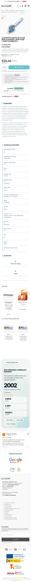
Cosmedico (16, 54)
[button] (28, 5)
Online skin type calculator (11, 519)
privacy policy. (10, 542)
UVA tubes (9, 55)
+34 (9, 486)
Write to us (7, 511)
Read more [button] (3, 447)
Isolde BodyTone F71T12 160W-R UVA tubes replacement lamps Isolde (23, 338)
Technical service (9, 514)
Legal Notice (8, 504)
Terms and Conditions (10, 502)
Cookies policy (8, 505)
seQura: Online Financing (11, 517)
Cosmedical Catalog (15, 263)
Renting (6, 513)
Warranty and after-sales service (12, 508)
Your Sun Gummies (23, 304)
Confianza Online (9, 510)
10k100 (15, 273)
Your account (8, 516)
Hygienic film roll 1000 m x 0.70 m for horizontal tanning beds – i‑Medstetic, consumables (9, 307)
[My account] (22, 6)
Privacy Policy (8, 507)
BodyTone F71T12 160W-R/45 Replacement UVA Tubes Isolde (9, 337)
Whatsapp (5, 489)
